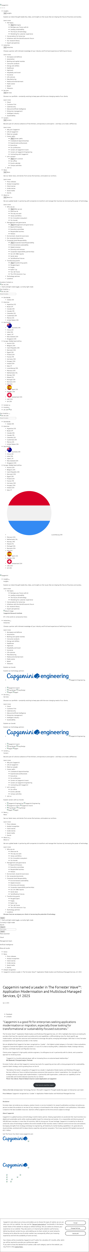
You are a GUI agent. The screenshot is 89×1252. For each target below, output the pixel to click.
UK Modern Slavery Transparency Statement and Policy (20, 1156)
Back (12, 25)
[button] (7, 410)
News (8, 172)
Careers (9, 120)
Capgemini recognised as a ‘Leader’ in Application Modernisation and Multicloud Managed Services (43, 1093)
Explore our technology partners (13, 671)
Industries (10, 47)
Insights (9, 13)
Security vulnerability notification (14, 1154)
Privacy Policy (9, 1151)
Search (2, 918)
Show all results (5, 948)
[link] (16, 5)
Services (9, 93)
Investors (8, 1145)
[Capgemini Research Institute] (46, 611)
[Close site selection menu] (9, 289)
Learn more (7, 20)
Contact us (12, 1201)
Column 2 (8, 1203)
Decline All (75, 1233)
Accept (75, 1223)
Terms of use (9, 1147)
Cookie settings (10, 1158)
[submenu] (9, 579)
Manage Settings (75, 1228)
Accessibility (9, 1149)
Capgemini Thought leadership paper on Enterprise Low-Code (63, 1090)
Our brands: (6, 1172)
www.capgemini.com (26, 1134)
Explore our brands (9, 667)
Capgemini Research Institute (12, 613)
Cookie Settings (14, 1214)
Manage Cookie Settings (39, 1224)
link (5, 13)
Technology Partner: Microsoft (33, 1090)
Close (3, 927)
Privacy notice (13, 1216)
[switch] (0, 286)
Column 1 (8, 1185)
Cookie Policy (13, 1212)
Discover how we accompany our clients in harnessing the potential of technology (29, 914)
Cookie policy (9, 1160)
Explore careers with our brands (13, 800)
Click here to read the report (44, 1085)
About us (9, 197)
